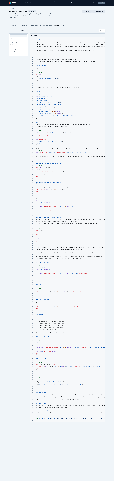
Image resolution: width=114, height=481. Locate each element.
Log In (102, 3)
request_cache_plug (18, 11)
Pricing (82, 3)
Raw (103, 30)
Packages (74, 3)
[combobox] (38, 2)
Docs (88, 3)
